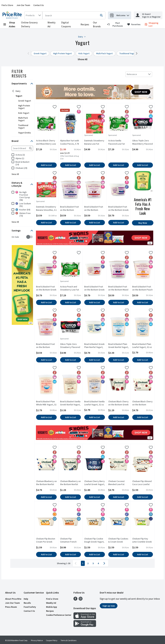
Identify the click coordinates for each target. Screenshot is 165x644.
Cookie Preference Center (58, 615)
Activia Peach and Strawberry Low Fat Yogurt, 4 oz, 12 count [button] (70, 288)
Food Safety (30, 606)
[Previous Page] (76, 563)
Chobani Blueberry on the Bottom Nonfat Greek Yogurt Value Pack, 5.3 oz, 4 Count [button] (46, 483)
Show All (82, 59)
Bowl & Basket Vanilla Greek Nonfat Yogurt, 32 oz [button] (70, 403)
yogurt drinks (24, 132)
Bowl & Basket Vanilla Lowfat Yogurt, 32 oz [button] (94, 403)
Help (26, 598)
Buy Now (142, 222)
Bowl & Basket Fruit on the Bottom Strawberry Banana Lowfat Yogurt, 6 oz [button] (46, 346)
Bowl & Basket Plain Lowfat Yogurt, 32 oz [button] (142, 346)
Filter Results (19, 73)
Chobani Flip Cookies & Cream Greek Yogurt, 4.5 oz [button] (118, 540)
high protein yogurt (24, 107)
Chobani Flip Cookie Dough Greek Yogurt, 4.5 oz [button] (94, 540)
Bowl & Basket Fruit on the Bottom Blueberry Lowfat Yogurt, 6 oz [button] (70, 208)
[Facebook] (75, 599)
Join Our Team (23, 5)
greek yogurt (24, 100)
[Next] (136, 53)
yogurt (19, 95)
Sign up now (108, 605)
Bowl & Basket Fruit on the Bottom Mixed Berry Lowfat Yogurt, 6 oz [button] (118, 288)
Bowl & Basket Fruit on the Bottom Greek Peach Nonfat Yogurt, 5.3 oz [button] (46, 288)
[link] (116, 24)
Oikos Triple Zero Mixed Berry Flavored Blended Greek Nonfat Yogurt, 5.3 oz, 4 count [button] (142, 142)
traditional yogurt (23, 126)
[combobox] (33, 15)
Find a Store (7, 5)
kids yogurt (23, 113)
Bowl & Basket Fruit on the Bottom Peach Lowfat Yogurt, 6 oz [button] (142, 288)
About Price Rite (13, 598)
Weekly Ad (51, 602)
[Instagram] (80, 599)
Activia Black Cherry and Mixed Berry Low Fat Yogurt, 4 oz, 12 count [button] (46, 142)
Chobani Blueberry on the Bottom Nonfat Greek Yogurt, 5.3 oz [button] (70, 483)
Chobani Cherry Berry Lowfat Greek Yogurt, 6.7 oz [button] (94, 483)
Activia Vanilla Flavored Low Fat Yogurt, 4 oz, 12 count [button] (118, 142)
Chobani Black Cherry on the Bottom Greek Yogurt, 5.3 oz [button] (118, 403)
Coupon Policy (51, 640)
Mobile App (51, 606)
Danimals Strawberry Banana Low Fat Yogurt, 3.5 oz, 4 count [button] (94, 142)
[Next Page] (105, 563)
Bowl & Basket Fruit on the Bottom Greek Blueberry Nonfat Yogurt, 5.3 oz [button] (118, 208)
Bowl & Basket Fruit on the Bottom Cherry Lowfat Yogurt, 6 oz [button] (94, 208)
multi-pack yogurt (23, 119)
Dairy (80, 36)
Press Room (11, 606)
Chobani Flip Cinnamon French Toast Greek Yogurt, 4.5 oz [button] (70, 540)
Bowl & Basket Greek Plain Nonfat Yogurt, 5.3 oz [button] (94, 346)
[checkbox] (13, 237)
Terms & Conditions (68, 640)
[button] (128, 14)
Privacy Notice (37, 640)
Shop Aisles (12, 24)
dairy (18, 91)
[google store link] (84, 626)
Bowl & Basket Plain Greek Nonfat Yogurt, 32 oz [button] (118, 346)
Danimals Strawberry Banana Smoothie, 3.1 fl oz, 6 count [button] (46, 208)
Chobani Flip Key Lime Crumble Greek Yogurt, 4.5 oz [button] (142, 540)
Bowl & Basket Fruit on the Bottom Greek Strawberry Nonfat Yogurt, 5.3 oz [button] (94, 288)
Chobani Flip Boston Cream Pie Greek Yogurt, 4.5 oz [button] (46, 540)
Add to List (46, 165)
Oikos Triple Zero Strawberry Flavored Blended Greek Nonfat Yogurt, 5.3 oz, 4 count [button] (70, 346)
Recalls (27, 602)
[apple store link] (84, 618)
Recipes (85, 24)
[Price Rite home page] (13, 15)
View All (15, 174)
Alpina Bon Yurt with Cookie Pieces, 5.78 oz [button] (70, 142)
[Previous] (29, 53)
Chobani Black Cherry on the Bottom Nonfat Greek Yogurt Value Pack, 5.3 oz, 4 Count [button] (142, 403)
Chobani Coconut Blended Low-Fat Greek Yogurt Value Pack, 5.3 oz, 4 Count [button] (118, 483)
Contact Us (38, 5)
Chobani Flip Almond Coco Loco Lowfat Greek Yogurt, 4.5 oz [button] (142, 483)
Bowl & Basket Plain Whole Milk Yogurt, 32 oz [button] (46, 403)
